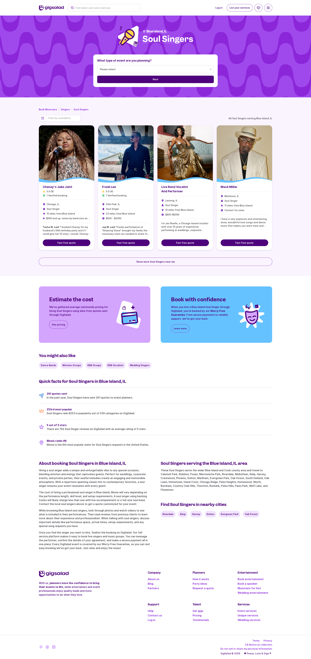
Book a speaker (248, 583)
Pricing (197, 615)
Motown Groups (72, 365)
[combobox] (106, 8)
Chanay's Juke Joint (57, 187)
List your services (240, 7)
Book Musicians (48, 109)
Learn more (180, 328)
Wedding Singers (140, 365)
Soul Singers (81, 109)
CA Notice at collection (258, 644)
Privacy (268, 640)
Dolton (210, 514)
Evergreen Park (229, 514)
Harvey (196, 514)
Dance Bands (48, 365)
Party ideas (200, 583)
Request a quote (203, 588)
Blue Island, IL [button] (156, 31)
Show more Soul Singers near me (155, 261)
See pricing (58, 324)
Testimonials (201, 620)
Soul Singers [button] (168, 39)
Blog (150, 583)
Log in (218, 7)
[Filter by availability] (63, 118)
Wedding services (249, 620)
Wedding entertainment (253, 592)
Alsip (183, 514)
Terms (256, 640)
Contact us (155, 615)
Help (151, 611)
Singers (65, 109)
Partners (153, 588)
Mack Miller (229, 187)
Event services (247, 611)
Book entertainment (251, 579)
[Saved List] (258, 8)
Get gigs (198, 611)
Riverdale (168, 514)
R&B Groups (94, 365)
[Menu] (268, 8)
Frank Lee (109, 187)
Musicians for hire (249, 588)
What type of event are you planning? (124, 60)
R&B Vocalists (115, 365)
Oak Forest (251, 514)
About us (153, 579)
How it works (201, 579)
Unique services (248, 615)
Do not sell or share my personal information (246, 648)
